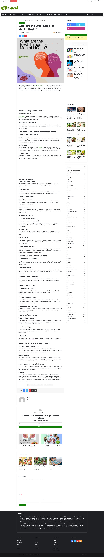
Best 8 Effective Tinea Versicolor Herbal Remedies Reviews (79, 50)
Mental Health (25, 20)
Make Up (69, 265)
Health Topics (70, 237)
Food (18, 14)
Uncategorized (70, 303)
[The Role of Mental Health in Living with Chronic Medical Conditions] (55, 461)
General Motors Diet (71, 226)
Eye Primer (70, 209)
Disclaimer (55, 542)
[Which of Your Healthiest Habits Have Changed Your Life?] (81, 139)
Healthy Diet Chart (71, 239)
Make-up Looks (70, 267)
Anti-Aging (70, 177)
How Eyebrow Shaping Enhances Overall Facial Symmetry (28, 1)
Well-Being (38, 14)
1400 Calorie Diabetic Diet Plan (74, 172)
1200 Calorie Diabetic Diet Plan (74, 170)
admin (22, 32)
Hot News (53, 14)
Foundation (70, 222)
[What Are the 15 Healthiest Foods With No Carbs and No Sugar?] (71, 124)
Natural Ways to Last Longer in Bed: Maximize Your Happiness (79, 69)
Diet (43, 14)
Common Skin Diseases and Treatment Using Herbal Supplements (79, 56)
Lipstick (69, 262)
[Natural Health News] (9, 7)
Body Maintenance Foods (72, 189)
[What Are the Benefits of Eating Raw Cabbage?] (71, 152)
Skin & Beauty (12, 14)
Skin (68, 290)
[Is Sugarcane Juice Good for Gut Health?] (81, 152)
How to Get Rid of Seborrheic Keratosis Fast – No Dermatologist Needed (79, 75)
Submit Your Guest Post (62, 14)
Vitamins (29, 14)
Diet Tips (69, 204)
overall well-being (38, 85)
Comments (83, 44)
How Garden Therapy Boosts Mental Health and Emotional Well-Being (40, 467)
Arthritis (69, 179)
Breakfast (69, 190)
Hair (68, 230)
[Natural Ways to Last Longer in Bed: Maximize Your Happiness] (70, 69)
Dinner (69, 205)
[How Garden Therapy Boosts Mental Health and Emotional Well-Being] (40, 461)
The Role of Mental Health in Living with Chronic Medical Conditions (55, 467)
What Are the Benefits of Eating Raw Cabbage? (71, 157)
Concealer (70, 198)
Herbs (23, 14)
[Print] (35, 390)
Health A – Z (70, 235)
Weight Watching (71, 314)
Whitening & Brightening (72, 318)
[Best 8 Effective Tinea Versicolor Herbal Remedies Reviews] (70, 50)
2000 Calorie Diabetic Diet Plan (74, 174)
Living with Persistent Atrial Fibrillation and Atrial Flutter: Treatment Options (71, 116)
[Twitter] (23, 36)
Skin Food (69, 294)
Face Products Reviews (72, 217)
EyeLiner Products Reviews (73, 211)
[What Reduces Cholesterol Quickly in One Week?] (71, 139)
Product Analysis (71, 282)
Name (20, 494)
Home (20, 20)
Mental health (21, 116)
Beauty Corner (70, 185)
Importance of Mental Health (35, 385)
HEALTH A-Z (4, 14)
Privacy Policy (55, 544)
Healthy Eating (70, 241)
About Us (54, 540)
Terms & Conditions (56, 549)
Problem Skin (70, 280)
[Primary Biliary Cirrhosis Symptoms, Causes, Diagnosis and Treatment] (70, 63)
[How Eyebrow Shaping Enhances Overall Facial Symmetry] (81, 109)
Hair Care (69, 232)
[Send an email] (23, 32)
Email (20, 499)
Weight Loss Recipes (72, 312)
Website (42, 499)
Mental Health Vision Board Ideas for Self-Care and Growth (25, 467)
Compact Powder (71, 196)
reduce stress (33, 339)
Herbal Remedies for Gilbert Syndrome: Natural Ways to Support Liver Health (81, 130)
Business (69, 192)
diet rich (40, 147)
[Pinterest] (25, 36)
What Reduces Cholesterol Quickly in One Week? (71, 144)
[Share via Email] (32, 390)
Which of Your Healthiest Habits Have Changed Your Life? (81, 144)
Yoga (33, 14)
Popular (68, 44)
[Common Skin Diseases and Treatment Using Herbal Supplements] (70, 56)
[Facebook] (20, 36)
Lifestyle (69, 258)
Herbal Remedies (71, 243)
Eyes (68, 213)
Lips (68, 260)
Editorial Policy (56, 547)
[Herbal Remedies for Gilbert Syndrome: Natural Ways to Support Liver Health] (81, 124)
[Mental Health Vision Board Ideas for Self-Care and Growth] (25, 461)
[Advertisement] (69, 6)
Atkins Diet (70, 181)
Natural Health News (35, 516)
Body (69, 187)
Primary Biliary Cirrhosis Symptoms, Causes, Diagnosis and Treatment (79, 62)
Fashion (48, 14)
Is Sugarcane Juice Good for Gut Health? (81, 157)
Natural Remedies (71, 275)
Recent (75, 44)
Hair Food (69, 234)
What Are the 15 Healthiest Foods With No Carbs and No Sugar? (71, 130)
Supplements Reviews (72, 297)
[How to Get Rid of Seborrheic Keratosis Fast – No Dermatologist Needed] (70, 75)
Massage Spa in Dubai (72, 269)
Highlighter (70, 247)
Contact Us (55, 546)
